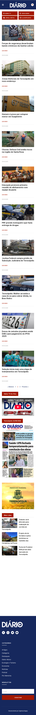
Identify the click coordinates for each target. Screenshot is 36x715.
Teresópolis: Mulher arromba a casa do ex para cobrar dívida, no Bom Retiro (17, 295)
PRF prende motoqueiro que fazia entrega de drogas (17, 224)
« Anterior (10, 387)
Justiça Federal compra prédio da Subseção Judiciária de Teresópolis (18, 259)
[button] (32, 4)
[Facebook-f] (3, 632)
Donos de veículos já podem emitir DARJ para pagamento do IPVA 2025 (17, 333)
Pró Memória (6, 676)
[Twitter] (12, 632)
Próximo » (25, 387)
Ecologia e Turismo (9, 663)
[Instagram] (8, 632)
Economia (5, 666)
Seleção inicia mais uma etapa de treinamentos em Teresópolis (17, 370)
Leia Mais (4, 50)
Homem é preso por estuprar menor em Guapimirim (15, 115)
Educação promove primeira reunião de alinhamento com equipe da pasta (15, 187)
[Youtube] (17, 632)
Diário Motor (6, 659)
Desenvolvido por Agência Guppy (18, 711)
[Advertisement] (19, 569)
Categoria (5, 653)
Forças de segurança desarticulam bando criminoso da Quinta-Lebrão (17, 44)
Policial (4, 672)
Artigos (4, 650)
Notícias (5, 669)
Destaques (6, 656)
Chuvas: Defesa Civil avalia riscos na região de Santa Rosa (17, 150)
